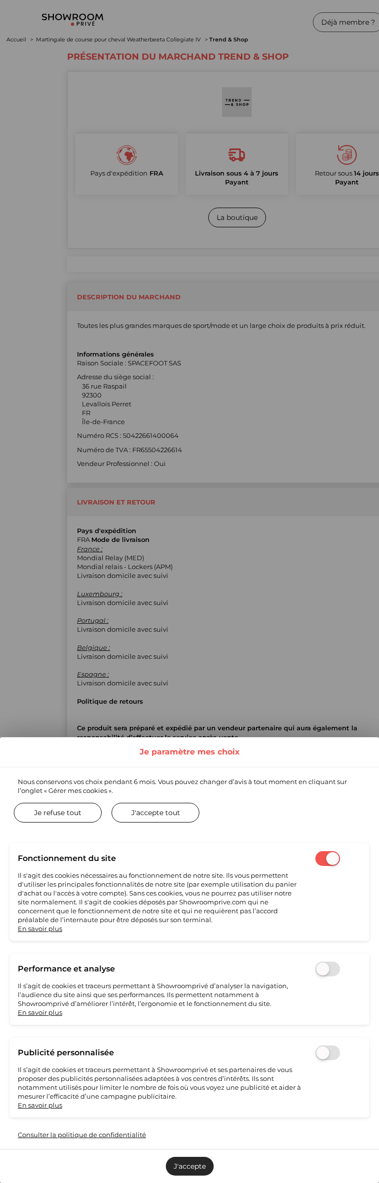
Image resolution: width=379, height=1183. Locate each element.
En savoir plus (40, 928)
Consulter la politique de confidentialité (82, 1135)
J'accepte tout (155, 812)
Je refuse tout (57, 812)
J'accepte (190, 1166)
